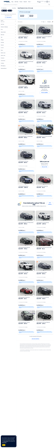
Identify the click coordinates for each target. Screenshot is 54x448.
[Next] (34, 30)
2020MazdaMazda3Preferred (24, 247)
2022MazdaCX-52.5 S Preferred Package (44, 136)
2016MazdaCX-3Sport (23, 86)
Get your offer (44, 166)
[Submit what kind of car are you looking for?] (49, 4)
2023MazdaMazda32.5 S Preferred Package (27, 222)
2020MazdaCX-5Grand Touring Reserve (44, 36)
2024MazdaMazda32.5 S (23, 36)
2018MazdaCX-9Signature (42, 61)
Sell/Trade (16, 1)
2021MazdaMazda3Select (42, 272)
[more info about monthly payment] (24, 44)
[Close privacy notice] (15, 436)
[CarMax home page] (7, 1)
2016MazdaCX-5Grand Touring (43, 222)
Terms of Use (4, 442)
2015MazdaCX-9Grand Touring (43, 297)
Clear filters (14, 8)
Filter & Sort (4, 8)
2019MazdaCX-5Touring (23, 161)
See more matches (35, 338)
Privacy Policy (5, 441)
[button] (4, 10)
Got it (4, 445)
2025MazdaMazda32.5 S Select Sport (26, 136)
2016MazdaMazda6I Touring (24, 322)
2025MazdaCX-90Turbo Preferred (43, 322)
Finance (21, 1)
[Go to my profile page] (48, 2)
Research (25, 1)
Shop (12, 1)
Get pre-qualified (44, 92)
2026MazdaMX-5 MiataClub (42, 186)
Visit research (50, 203)
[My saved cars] (45, 2)
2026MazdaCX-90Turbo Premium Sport (44, 247)
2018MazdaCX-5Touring (23, 111)
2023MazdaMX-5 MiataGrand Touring (26, 61)
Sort (43, 21)
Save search (9, 17)
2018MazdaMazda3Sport (23, 186)
